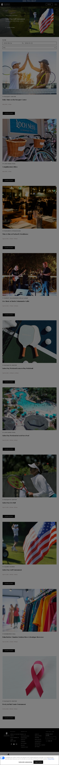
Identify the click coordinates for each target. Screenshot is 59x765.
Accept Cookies (38, 762)
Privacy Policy (51, 759)
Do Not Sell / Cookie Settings (25, 762)
